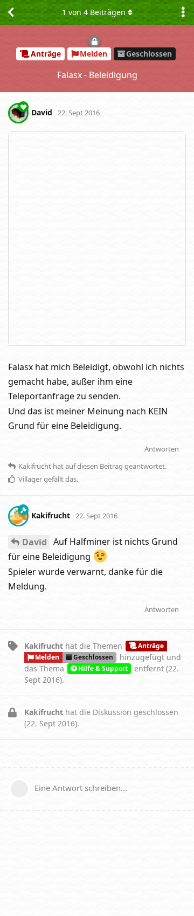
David (34, 542)
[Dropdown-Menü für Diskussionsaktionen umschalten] (183, 12)
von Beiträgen (94, 12)
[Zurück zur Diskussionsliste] (11, 12)
